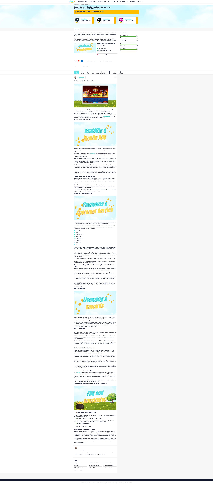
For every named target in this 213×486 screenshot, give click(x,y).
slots (98, 168)
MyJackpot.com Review (94, 465)
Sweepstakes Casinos (82, 1)
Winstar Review (78, 465)
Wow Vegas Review (106, 18)
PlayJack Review (78, 462)
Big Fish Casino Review (94, 462)
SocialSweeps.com (77, 4)
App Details (87, 73)
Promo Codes (132, 1)
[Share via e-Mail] (76, 450)
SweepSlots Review (78, 467)
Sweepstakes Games (102, 1)
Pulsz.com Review (128, 18)
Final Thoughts (121, 73)
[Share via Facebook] (81, 450)
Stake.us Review (84, 18)
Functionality (82, 73)
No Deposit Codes (92, 1)
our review (81, 32)
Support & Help (98, 73)
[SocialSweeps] (73, 1)
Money (93, 73)
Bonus (77, 73)
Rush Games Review (108, 467)
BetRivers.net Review (79, 470)
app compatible (92, 153)
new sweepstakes (106, 116)
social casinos (111, 159)
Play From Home (111, 1)
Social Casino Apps (121, 1)
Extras (109, 73)
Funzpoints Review (93, 467)
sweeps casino (90, 413)
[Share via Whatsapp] (78, 450)
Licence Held (104, 73)
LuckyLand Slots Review (109, 465)
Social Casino (115, 73)
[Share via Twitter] (83, 450)
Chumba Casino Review (109, 462)
